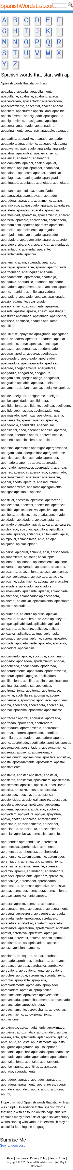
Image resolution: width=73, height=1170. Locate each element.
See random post (12, 1145)
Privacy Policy (38, 1158)
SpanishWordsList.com (28, 6)
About (9, 1158)
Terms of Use (57, 1158)
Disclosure (22, 1158)
